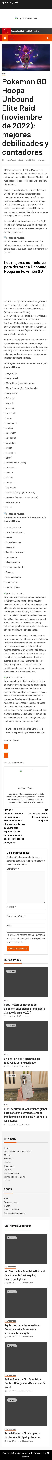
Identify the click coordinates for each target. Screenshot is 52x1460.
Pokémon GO (37, 170)
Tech (4, 74)
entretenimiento (11, 1173)
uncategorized (10, 1267)
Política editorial (11, 1209)
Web (9, 925)
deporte (7, 1169)
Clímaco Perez (10, 160)
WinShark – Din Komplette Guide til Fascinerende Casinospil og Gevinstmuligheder (25, 1275)
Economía (8, 1158)
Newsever (38, 1453)
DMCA (7, 1206)
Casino (7, 1180)
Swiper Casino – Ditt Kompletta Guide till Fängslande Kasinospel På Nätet (25, 1383)
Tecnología (9, 1166)
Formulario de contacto (14, 1177)
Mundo (7, 1155)
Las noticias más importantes (18, 1151)
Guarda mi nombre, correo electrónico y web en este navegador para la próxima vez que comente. (26, 938)
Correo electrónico (16, 916)
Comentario (13, 869)
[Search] (47, 38)
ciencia (7, 1162)
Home (7, 1148)
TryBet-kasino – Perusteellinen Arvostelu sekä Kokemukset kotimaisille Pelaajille (22, 1329)
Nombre (11, 907)
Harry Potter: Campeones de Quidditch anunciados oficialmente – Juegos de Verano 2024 (25, 1008)
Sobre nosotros (11, 1202)
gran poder (32, 204)
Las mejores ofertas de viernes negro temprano (38, 815)
